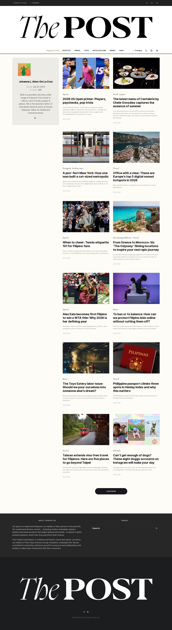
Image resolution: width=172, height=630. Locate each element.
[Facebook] (146, 3)
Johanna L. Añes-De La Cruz (36, 81)
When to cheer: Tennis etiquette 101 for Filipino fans (86, 244)
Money (112, 50)
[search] (157, 528)
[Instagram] (151, 3)
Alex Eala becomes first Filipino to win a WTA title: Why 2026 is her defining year (85, 317)
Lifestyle (66, 50)
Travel (77, 50)
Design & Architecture (73, 168)
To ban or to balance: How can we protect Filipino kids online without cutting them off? (134, 317)
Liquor (122, 94)
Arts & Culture (99, 50)
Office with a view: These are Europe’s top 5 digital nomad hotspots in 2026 (133, 176)
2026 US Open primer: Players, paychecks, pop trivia (84, 100)
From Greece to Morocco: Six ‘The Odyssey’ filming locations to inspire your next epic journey (136, 246)
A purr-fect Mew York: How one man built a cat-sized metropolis (85, 174)
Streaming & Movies (122, 237)
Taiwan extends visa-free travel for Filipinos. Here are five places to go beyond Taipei (86, 459)
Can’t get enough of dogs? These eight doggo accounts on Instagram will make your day (136, 459)
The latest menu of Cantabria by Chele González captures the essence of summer (136, 102)
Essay (115, 309)
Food (86, 50)
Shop (121, 50)
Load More (111, 491)
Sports (66, 94)
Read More (66, 119)
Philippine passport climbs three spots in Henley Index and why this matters (136, 387)
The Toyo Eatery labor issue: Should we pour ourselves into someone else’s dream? (84, 387)
